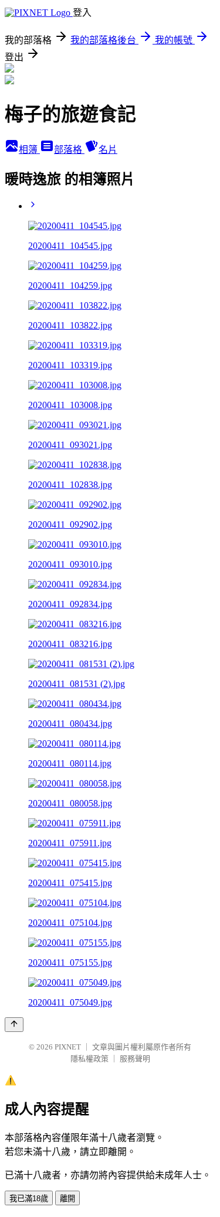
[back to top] (14, 1024)
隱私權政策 (89, 1058)
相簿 (29, 150)
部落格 (69, 150)
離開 (67, 1198)
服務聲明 (135, 1058)
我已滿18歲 (28, 1198)
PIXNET (68, 1046)
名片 (108, 150)
